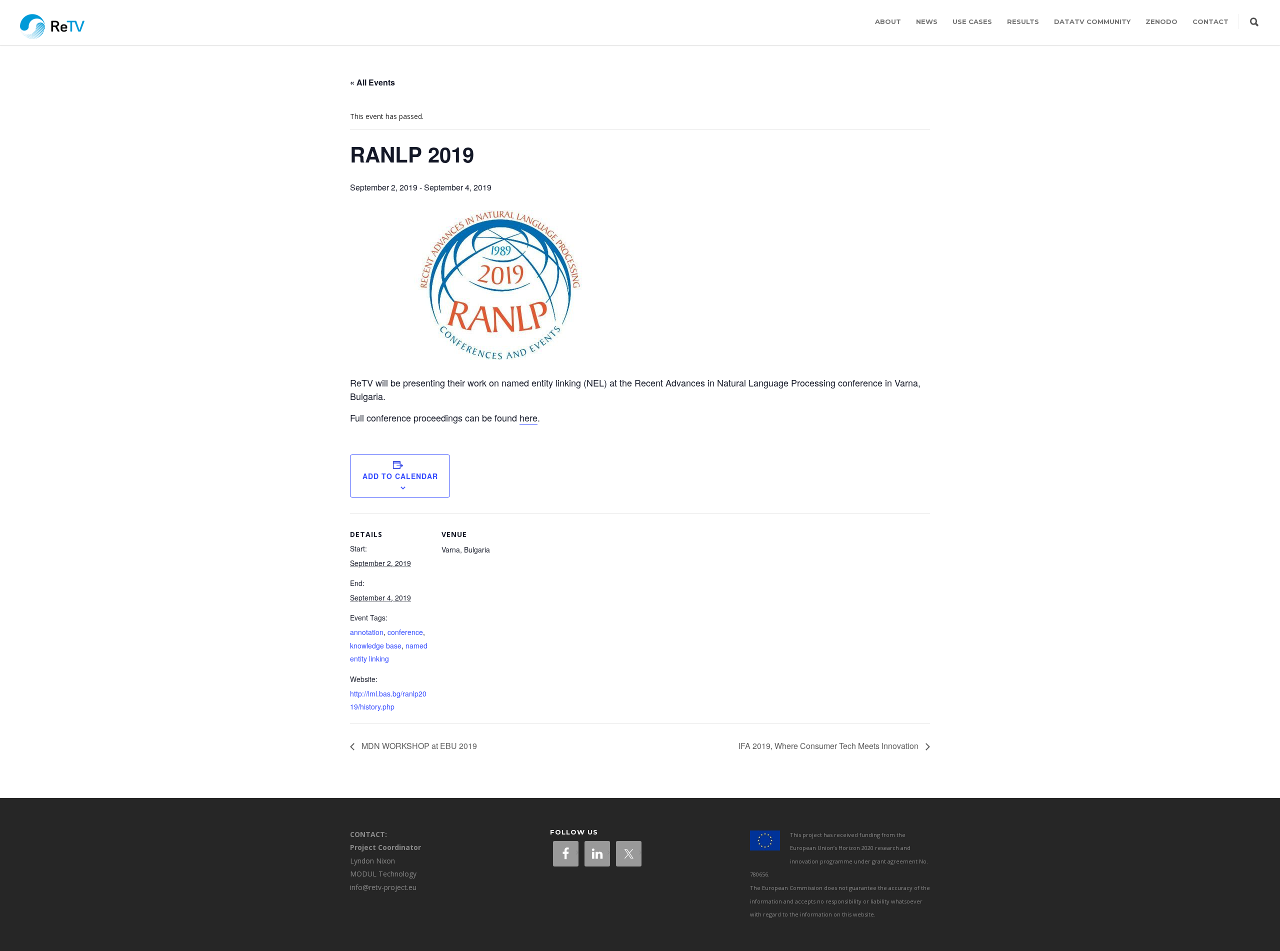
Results (1023, 22)
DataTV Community (1092, 22)
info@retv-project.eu (383, 887)
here (529, 417)
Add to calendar (400, 476)
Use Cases (972, 22)
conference (405, 632)
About (888, 22)
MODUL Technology (383, 873)
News (927, 22)
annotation (367, 632)
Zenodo (1162, 22)
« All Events (372, 82)
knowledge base (376, 645)
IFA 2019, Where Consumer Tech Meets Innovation (829, 746)
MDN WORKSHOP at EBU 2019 (418, 746)
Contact (1210, 22)
